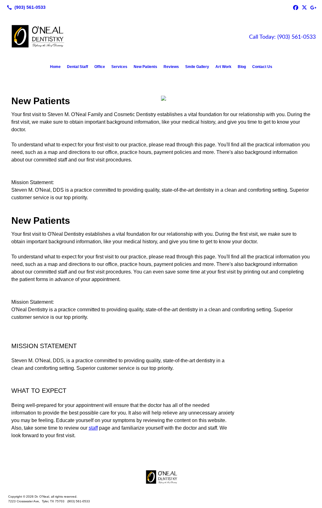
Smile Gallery (197, 67)
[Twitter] (304, 7)
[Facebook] (295, 7)
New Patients (145, 67)
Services (119, 67)
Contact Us (262, 67)
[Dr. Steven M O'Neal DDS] (161, 477)
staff (93, 428)
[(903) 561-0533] (25, 7)
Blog (242, 67)
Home (55, 67)
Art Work (223, 67)
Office (99, 67)
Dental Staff (77, 67)
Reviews (171, 67)
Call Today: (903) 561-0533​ (282, 37)
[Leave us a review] (313, 7)
